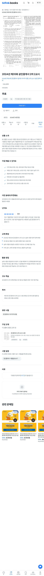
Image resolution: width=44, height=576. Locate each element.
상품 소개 (4, 123)
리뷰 (33, 123)
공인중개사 (25, 10)
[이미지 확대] (22, 42)
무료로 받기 (22, 105)
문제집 (6, 10)
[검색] (24, 3)
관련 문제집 (40, 123)
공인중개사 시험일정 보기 (11, 358)
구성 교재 (18, 123)
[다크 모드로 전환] (33, 3)
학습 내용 (11, 123)
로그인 (39, 3)
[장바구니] (28, 3)
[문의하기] (40, 567)
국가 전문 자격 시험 (15, 10)
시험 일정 (26, 123)
